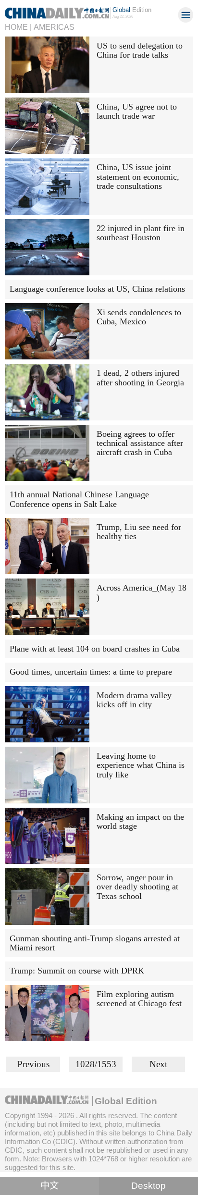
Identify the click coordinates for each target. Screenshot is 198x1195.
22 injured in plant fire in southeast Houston (141, 232)
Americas (54, 27)
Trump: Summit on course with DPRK (77, 970)
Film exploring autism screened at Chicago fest (139, 998)
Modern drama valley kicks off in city (134, 699)
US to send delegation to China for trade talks (140, 50)
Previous (33, 1064)
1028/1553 (95, 1064)
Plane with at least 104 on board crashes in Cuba (95, 648)
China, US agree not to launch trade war (137, 111)
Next (158, 1064)
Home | (18, 27)
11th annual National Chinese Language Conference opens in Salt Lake (79, 499)
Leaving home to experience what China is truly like (141, 765)
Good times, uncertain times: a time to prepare (91, 672)
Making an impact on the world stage (140, 821)
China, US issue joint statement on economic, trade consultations (138, 176)
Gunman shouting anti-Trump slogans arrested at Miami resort (95, 943)
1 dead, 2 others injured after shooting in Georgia (140, 377)
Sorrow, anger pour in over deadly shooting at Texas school (137, 887)
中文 (49, 1186)
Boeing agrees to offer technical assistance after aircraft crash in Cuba (140, 443)
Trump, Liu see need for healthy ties (139, 531)
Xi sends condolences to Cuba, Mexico (139, 317)
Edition (131, 9)
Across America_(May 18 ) (141, 592)
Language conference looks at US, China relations (97, 289)
